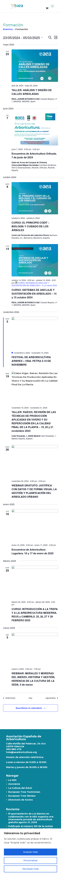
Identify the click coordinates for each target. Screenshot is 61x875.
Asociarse (14, 784)
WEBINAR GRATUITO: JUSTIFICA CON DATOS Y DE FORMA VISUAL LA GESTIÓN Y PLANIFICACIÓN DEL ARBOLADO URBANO (34, 491)
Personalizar (30, 860)
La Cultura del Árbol (20, 788)
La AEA (12, 780)
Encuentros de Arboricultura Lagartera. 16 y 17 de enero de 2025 (32, 551)
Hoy (30, 698)
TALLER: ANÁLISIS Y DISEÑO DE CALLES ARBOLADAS (32, 92)
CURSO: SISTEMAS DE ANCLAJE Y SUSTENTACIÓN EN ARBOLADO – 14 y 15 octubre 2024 (34, 293)
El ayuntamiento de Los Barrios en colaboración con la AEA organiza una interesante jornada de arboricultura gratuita (30, 818)
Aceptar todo (30, 852)
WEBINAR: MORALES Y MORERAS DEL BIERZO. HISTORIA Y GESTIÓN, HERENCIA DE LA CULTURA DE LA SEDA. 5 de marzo (33, 678)
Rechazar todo (30, 868)
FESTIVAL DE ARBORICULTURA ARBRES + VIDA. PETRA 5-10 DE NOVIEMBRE (31, 360)
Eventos (8, 29)
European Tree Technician (24, 792)
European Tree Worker (22, 795)
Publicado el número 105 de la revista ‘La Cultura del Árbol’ (30, 827)
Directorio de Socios (20, 799)
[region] (30, 852)
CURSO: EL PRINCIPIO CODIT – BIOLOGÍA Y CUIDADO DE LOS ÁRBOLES (30, 226)
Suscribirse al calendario (29, 707)
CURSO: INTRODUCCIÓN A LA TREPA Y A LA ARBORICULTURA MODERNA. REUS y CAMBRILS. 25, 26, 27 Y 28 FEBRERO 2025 (35, 614)
